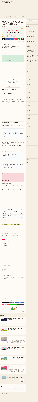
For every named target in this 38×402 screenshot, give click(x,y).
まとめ (9, 86)
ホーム (19, 398)
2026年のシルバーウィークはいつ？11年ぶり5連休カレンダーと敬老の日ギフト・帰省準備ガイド (32, 30)
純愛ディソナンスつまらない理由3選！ (13, 81)
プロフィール (27, 398)
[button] (22, 39)
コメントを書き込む (13, 388)
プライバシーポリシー (23, 398)
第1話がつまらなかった (12, 82)
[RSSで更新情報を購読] (14, 309)
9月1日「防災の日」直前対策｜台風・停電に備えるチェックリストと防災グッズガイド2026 (32, 35)
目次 (12, 79)
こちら (8, 241)
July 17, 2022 (11, 167)
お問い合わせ (35, 398)
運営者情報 (31, 398)
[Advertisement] (19, 10)
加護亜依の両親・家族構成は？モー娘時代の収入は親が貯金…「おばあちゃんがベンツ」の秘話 (32, 50)
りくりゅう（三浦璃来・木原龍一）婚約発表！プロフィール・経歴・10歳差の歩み (32, 45)
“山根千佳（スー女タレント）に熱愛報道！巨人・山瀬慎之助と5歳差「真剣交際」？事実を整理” (32, 55)
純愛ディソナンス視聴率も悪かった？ (13, 83)
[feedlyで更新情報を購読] (12, 309)
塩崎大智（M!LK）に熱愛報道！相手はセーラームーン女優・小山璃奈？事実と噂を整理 (32, 60)
